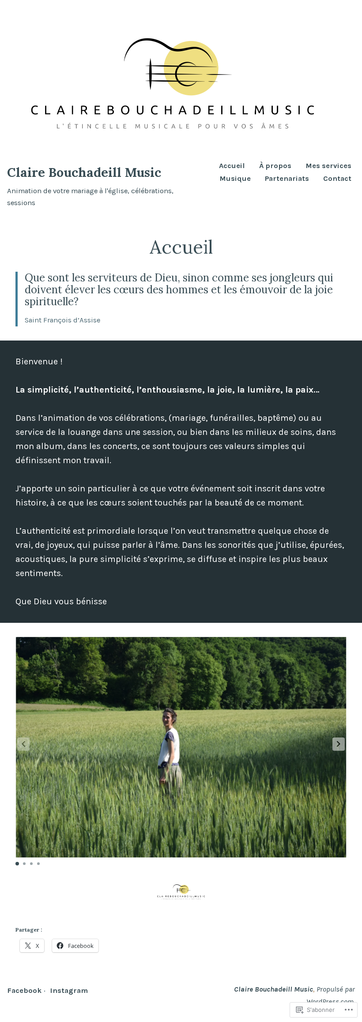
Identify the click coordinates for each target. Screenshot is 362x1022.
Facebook (24, 990)
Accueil (232, 166)
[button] (338, 744)
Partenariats (287, 179)
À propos (275, 166)
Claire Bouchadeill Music (84, 172)
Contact (337, 179)
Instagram (69, 990)
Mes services (328, 166)
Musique (235, 179)
